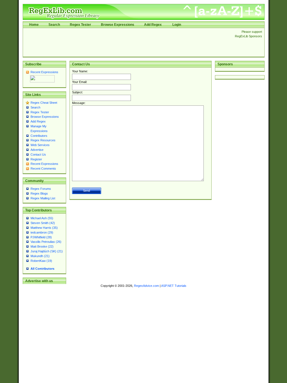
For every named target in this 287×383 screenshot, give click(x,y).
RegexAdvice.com (146, 285)
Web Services (40, 145)
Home (34, 25)
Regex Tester (80, 25)
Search (54, 25)
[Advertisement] (127, 42)
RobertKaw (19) (41, 260)
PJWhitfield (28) (41, 237)
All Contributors (42, 268)
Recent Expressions (44, 72)
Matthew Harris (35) (44, 227)
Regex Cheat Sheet (44, 102)
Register (36, 159)
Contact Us (38, 154)
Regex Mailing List (43, 198)
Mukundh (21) (40, 256)
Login (176, 25)
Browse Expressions (117, 25)
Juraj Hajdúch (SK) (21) (47, 251)
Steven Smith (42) (43, 223)
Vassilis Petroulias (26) (46, 241)
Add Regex (153, 25)
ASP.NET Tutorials (173, 285)
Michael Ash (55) (42, 218)
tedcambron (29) (42, 232)
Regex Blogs (39, 193)
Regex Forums (41, 188)
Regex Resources (43, 140)
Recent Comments (43, 168)
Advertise (37, 149)
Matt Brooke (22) (42, 246)
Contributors (39, 135)
